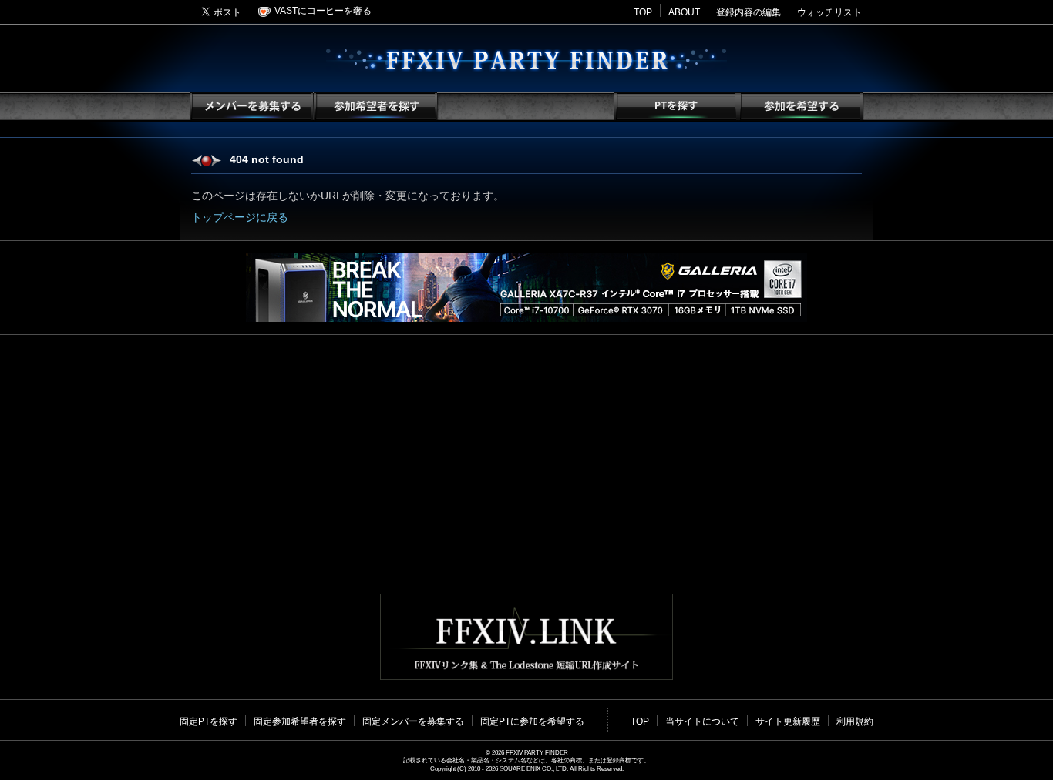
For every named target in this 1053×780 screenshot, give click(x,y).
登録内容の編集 (748, 12)
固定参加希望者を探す (300, 721)
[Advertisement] (526, 454)
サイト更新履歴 (787, 721)
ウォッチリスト (829, 12)
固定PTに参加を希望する (532, 721)
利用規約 (854, 721)
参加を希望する (799, 107)
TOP (643, 12)
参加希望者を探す (374, 107)
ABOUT (684, 12)
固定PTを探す (208, 721)
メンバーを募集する (251, 107)
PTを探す (676, 107)
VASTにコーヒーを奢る (323, 10)
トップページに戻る (239, 217)
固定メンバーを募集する (413, 721)
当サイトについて (702, 721)
